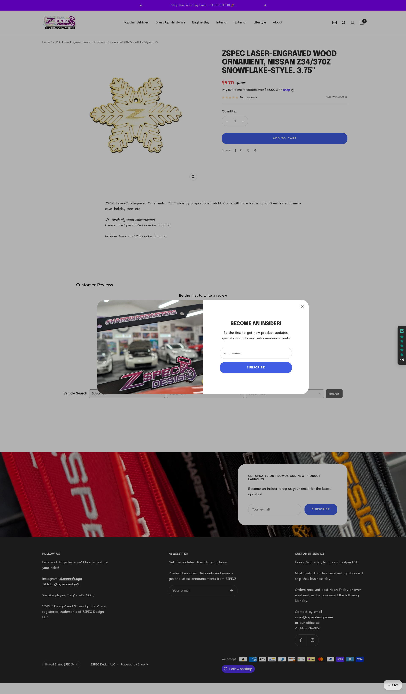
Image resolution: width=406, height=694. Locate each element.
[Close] (302, 306)
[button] (402, 345)
